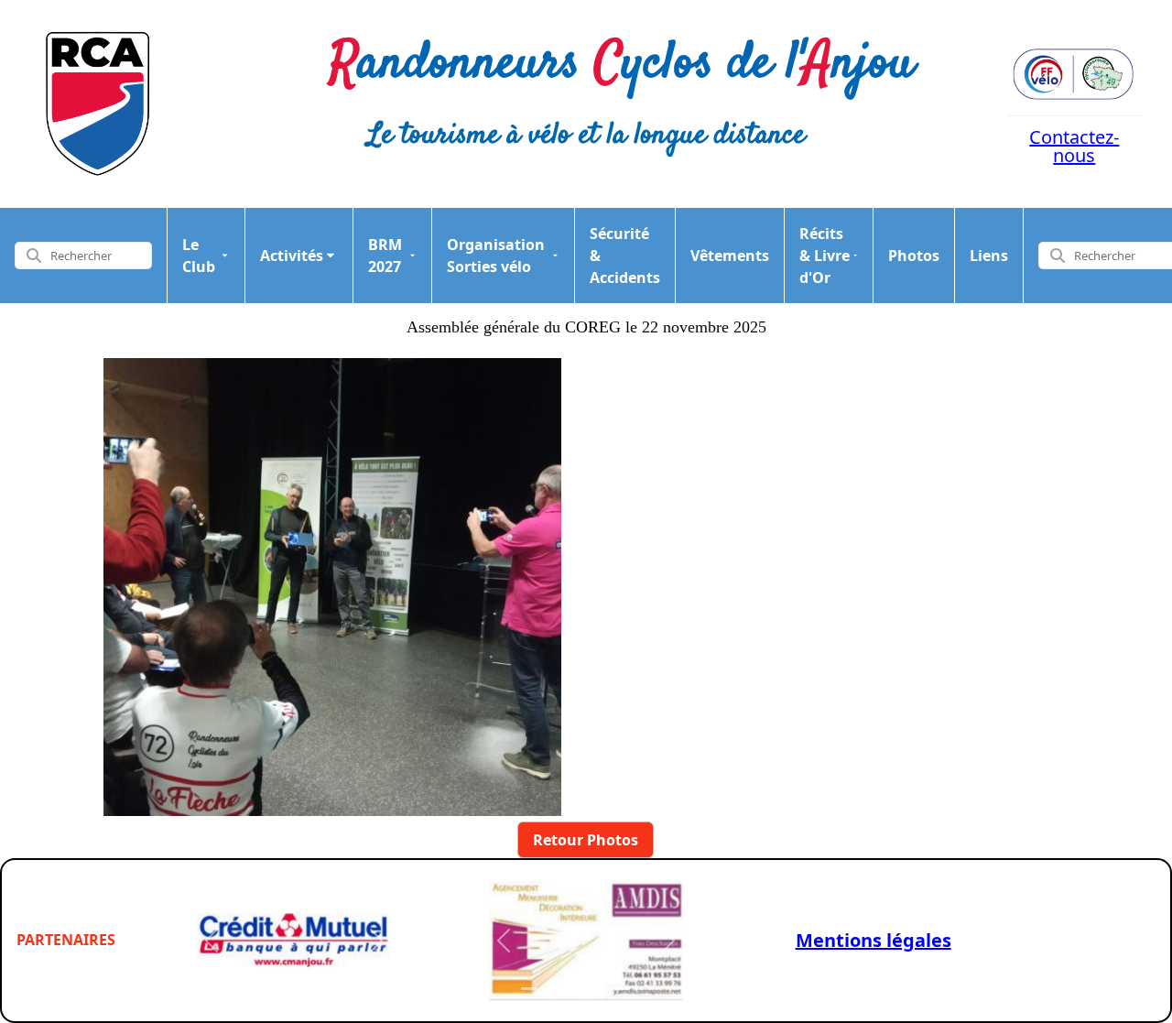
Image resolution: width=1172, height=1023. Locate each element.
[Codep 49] (1074, 74)
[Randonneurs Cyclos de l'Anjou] (98, 104)
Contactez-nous (1074, 146)
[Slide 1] (237, 988)
